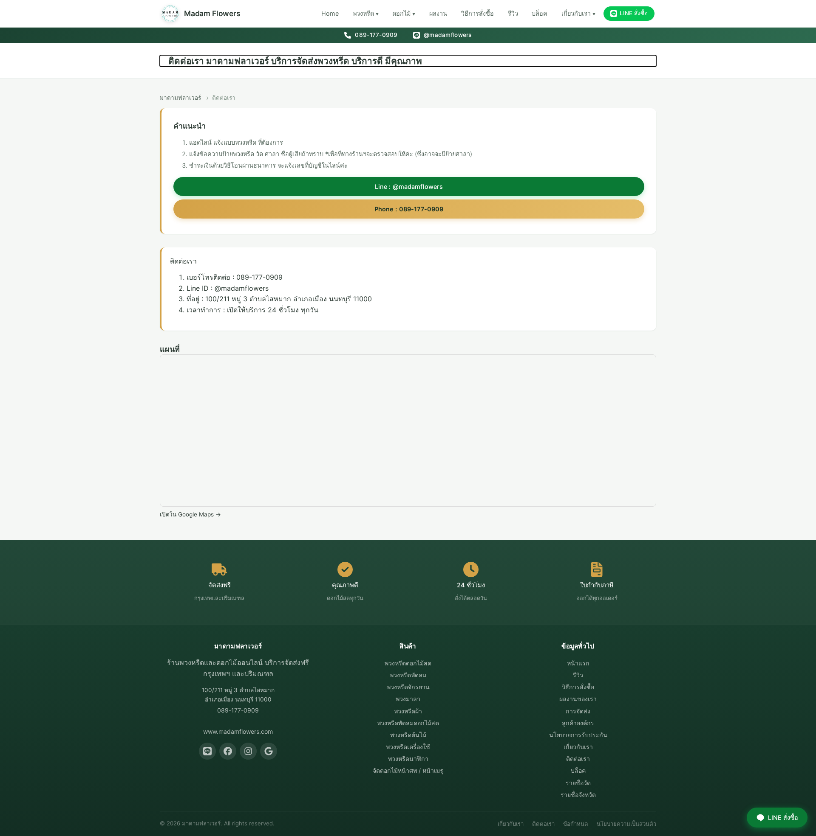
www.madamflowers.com (238, 731)
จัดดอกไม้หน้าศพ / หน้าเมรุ (408, 770)
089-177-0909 (375, 34)
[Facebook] (227, 751)
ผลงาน (438, 13)
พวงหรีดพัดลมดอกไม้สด (408, 723)
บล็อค (539, 13)
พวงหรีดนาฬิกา (408, 758)
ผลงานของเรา (578, 698)
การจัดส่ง (578, 711)
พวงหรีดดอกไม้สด (408, 663)
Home (330, 13)
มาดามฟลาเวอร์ (180, 97)
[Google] (268, 751)
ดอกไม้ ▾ (403, 13)
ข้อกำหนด (575, 823)
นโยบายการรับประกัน (578, 734)
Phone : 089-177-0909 (409, 209)
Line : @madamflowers (409, 186)
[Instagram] (248, 751)
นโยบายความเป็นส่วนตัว (626, 823)
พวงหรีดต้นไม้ (408, 734)
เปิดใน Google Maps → (190, 514)
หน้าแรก (578, 663)
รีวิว (513, 13)
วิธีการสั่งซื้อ (477, 13)
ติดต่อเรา (578, 758)
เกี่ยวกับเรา (578, 746)
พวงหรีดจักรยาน (408, 686)
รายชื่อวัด (578, 782)
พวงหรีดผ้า (408, 711)
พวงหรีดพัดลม (408, 675)
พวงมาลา (408, 698)
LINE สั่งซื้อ (634, 13)
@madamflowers (447, 34)
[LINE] (207, 751)
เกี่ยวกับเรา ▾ (578, 13)
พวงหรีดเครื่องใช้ (408, 746)
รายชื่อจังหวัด (578, 794)
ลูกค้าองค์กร (578, 723)
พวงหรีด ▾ (366, 13)
